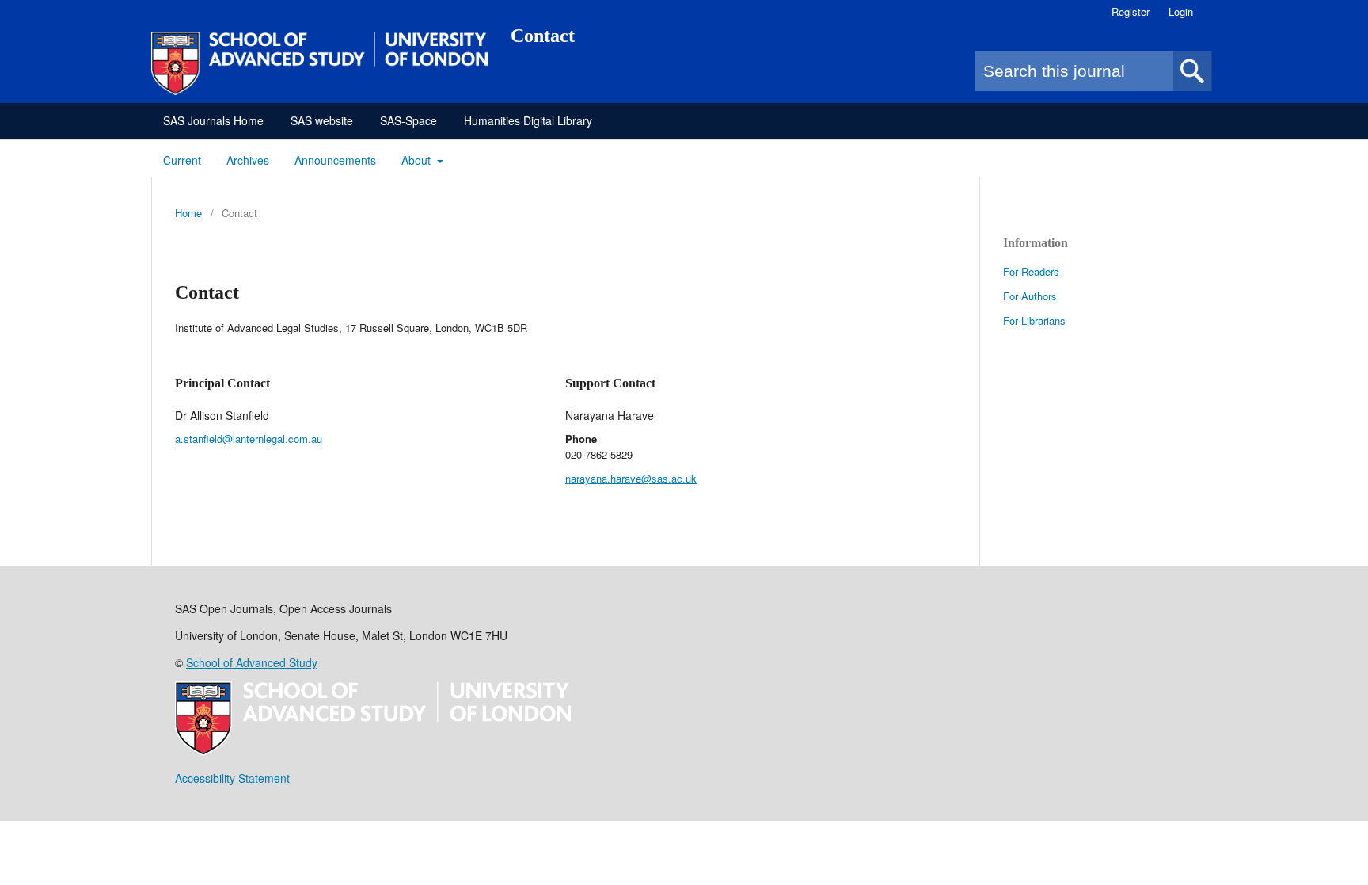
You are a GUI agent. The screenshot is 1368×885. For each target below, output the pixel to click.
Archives (247, 160)
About (417, 160)
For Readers (1031, 271)
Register (1131, 11)
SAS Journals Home (213, 120)
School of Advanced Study (251, 662)
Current (182, 160)
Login (1180, 11)
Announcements (335, 160)
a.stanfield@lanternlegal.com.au (248, 438)
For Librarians (1034, 320)
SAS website (322, 120)
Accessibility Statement (232, 778)
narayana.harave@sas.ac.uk (631, 478)
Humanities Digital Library (528, 120)
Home (188, 212)
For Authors (1030, 295)
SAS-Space (408, 120)
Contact (543, 35)
